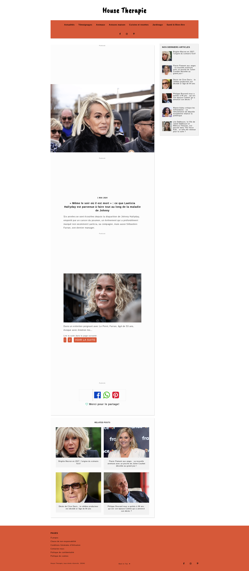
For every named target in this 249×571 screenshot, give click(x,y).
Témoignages (85, 25)
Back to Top (123, 564)
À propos (54, 538)
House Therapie (124, 10)
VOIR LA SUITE (85, 339)
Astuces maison (117, 25)
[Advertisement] (102, 65)
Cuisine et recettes (139, 25)
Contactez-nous (57, 549)
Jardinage (158, 25)
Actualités (69, 25)
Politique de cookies (59, 556)
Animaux (100, 25)
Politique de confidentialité (62, 552)
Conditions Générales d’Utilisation (65, 545)
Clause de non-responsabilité (63, 541)
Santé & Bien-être (176, 25)
